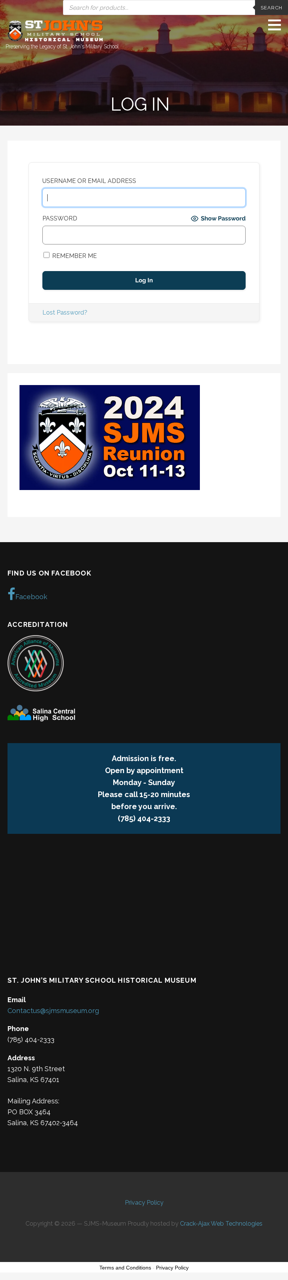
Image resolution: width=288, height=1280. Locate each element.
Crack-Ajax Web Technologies (221, 1223)
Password (59, 218)
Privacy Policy (144, 1202)
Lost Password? (64, 312)
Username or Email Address (89, 180)
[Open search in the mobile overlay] (144, 7)
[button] (277, 24)
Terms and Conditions (125, 1268)
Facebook (31, 597)
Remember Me (74, 255)
